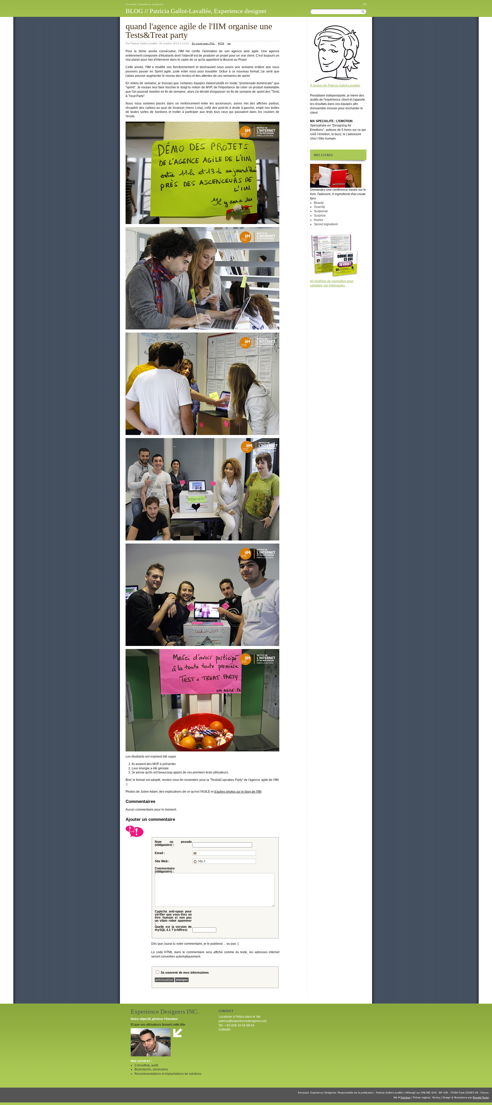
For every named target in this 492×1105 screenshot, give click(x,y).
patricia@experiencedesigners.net (242, 1021)
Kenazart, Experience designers (144, 4)
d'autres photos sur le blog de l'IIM (237, 791)
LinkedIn (225, 1029)
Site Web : (162, 861)
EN (364, 4)
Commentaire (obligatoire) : (165, 870)
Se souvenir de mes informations (185, 972)
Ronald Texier (481, 1097)
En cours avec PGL (203, 43)
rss (229, 43)
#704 (221, 43)
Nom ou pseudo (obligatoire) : (173, 843)
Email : (160, 853)
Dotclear (405, 1097)
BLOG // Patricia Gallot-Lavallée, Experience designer (196, 10)
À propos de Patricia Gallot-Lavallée (335, 85)
